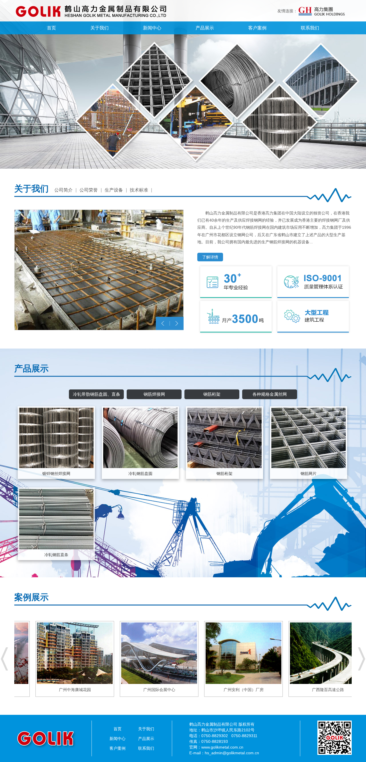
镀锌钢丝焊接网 (56, 473)
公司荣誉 (88, 190)
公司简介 (63, 190)
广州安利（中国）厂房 (205, 689)
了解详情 (210, 257)
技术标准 (139, 190)
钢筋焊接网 (154, 394)
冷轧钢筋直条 (56, 554)
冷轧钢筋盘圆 (140, 473)
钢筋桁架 (211, 394)
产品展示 (205, 27)
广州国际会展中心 (121, 689)
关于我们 (99, 27)
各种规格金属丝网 (269, 394)
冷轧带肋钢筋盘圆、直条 (96, 394)
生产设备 (114, 190)
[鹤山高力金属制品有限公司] (91, 19)
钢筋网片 (309, 473)
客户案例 (257, 27)
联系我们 (310, 27)
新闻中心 (152, 27)
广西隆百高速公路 (290, 689)
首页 (51, 27)
